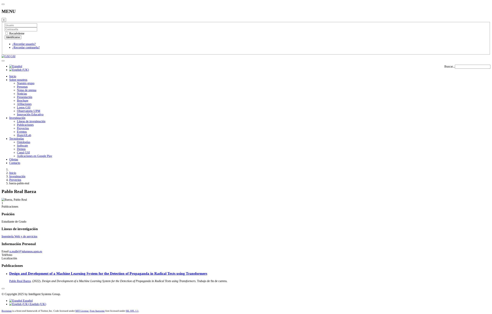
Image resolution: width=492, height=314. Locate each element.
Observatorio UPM (28, 111)
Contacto (14, 163)
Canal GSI (23, 152)
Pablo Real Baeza (20, 281)
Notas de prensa (26, 90)
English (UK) (37, 304)
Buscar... (449, 66)
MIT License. (82, 310)
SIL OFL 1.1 (132, 310)
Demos (21, 149)
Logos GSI (23, 107)
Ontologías (23, 142)
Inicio (12, 76)
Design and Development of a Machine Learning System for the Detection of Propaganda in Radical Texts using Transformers (108, 273)
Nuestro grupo (25, 83)
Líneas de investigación (31, 121)
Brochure (22, 100)
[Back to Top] (3, 288)
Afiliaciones (24, 104)
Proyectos (23, 128)
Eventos (22, 131)
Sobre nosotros (18, 79)
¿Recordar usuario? (24, 44)
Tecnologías (16, 138)
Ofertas (13, 159)
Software (22, 145)
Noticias (22, 93)
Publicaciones (25, 124)
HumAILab (24, 135)
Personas (22, 86)
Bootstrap (7, 310)
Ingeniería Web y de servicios (19, 236)
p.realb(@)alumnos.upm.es (25, 251)
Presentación (24, 97)
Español (27, 300)
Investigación (17, 117)
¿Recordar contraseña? (26, 47)
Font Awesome (97, 310)
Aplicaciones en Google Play (34, 156)
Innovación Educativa (30, 114)
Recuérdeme (16, 33)
